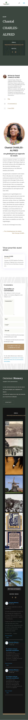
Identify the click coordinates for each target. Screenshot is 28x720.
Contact (8, 402)
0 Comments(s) (12, 103)
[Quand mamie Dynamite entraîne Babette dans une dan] (14, 466)
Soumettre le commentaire (14, 346)
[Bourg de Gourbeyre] (14, 428)
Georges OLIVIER (8, 256)
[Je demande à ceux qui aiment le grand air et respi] (14, 577)
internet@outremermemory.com (14, 44)
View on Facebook (8, 635)
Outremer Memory (13, 602)
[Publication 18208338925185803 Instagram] (14, 559)
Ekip (4, 17)
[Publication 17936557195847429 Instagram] (14, 540)
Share (7, 637)
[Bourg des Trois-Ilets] (14, 447)
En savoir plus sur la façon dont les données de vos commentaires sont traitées (13, 359)
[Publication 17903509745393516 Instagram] (14, 503)
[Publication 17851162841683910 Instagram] (14, 484)
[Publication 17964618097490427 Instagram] (14, 521)
